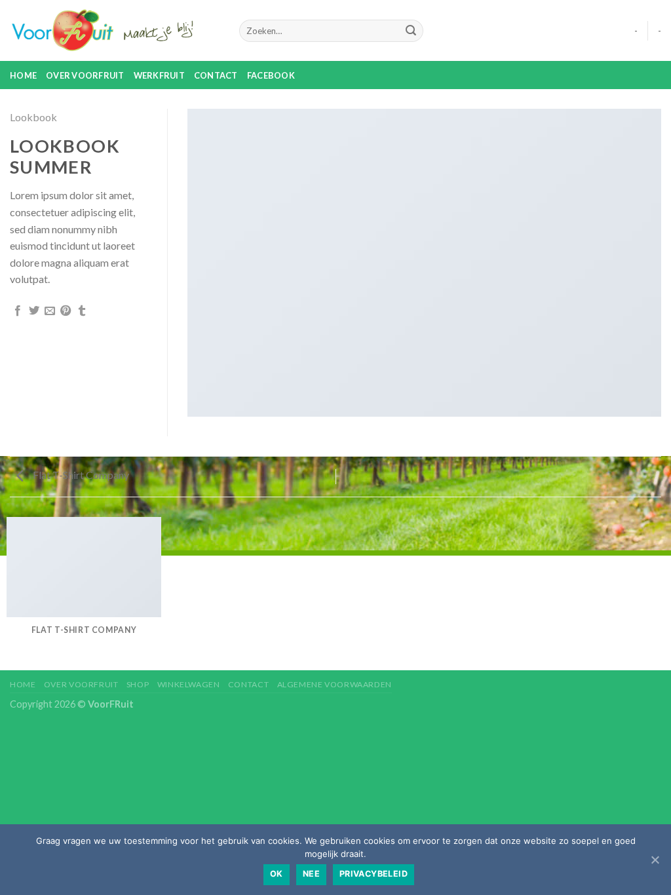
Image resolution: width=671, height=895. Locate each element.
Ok (276, 874)
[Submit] (411, 31)
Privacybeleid (373, 874)
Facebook (271, 75)
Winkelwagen (188, 684)
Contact (216, 75)
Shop (137, 684)
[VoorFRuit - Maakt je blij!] (115, 31)
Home (23, 75)
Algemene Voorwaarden (334, 684)
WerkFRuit (159, 75)
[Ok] (654, 859)
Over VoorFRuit (85, 75)
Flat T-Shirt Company (80, 474)
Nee (311, 874)
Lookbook (33, 117)
